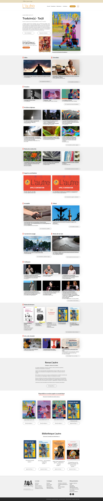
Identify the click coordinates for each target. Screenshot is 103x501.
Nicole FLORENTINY (28, 165)
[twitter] (73, 494)
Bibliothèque (49, 485)
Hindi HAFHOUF (46, 139)
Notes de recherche (39, 487)
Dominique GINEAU (76, 298)
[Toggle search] (78, 6)
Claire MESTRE (56, 78)
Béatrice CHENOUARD (33, 140)
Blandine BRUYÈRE (28, 253)
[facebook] (71, 494)
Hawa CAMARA (27, 192)
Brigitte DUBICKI (47, 164)
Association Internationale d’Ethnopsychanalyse (74, 486)
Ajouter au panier (73, 423)
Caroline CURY (66, 124)
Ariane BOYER (27, 140)
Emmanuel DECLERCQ (34, 225)
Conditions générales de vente (62, 485)
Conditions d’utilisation (62, 483)
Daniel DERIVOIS (28, 77)
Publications (58, 6)
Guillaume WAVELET (47, 101)
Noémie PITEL (52, 139)
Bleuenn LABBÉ (46, 124)
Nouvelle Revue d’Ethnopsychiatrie (50, 488)
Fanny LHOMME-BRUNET (68, 298)
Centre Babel (72, 490)
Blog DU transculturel (74, 491)
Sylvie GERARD (27, 225)
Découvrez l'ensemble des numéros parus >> (51, 396)
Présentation (53, 6)
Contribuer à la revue (39, 488)
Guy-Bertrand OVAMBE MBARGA (30, 295)
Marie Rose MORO (51, 327)
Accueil (48, 6)
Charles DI (27, 278)
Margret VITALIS (28, 123)
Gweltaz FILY (52, 124)
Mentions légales (61, 486)
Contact (59, 488)
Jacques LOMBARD (47, 276)
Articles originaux (38, 485)
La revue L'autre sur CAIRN (73, 484)
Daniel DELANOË (62, 78)
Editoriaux (37, 483)
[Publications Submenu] (61, 6)
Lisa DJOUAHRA (66, 141)
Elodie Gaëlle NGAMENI (67, 278)
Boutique (48, 483)
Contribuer (65, 6)
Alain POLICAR (56, 224)
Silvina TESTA (33, 192)
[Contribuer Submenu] (67, 6)
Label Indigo (77, 499)
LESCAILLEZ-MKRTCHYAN (48, 295)
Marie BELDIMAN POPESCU (58, 254)
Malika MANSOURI (63, 192)
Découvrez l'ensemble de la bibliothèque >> (51, 436)
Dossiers (36, 484)
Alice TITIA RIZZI (54, 101)
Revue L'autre (49, 484)
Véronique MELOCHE (67, 101)
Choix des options (28, 423)
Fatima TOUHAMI (74, 101)
